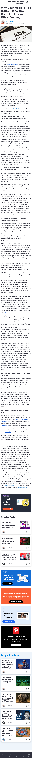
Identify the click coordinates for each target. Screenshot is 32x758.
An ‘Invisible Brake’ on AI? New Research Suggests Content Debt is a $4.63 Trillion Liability (8, 699)
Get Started (8, 509)
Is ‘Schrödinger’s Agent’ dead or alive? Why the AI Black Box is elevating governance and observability (8, 543)
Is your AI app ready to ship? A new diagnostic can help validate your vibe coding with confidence (8, 666)
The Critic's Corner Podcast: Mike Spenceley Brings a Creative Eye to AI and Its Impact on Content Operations (9, 558)
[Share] (27, 2)
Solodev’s (16, 109)
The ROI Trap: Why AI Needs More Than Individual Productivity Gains (7, 732)
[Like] (30, 2)
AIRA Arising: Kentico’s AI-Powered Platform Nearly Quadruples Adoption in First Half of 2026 (9, 526)
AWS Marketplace (9, 485)
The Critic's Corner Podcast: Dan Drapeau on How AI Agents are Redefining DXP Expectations (7, 717)
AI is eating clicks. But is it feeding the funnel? (7, 680)
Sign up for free (9, 621)
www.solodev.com (23, 487)
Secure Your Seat (16, 601)
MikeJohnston (11, 21)
